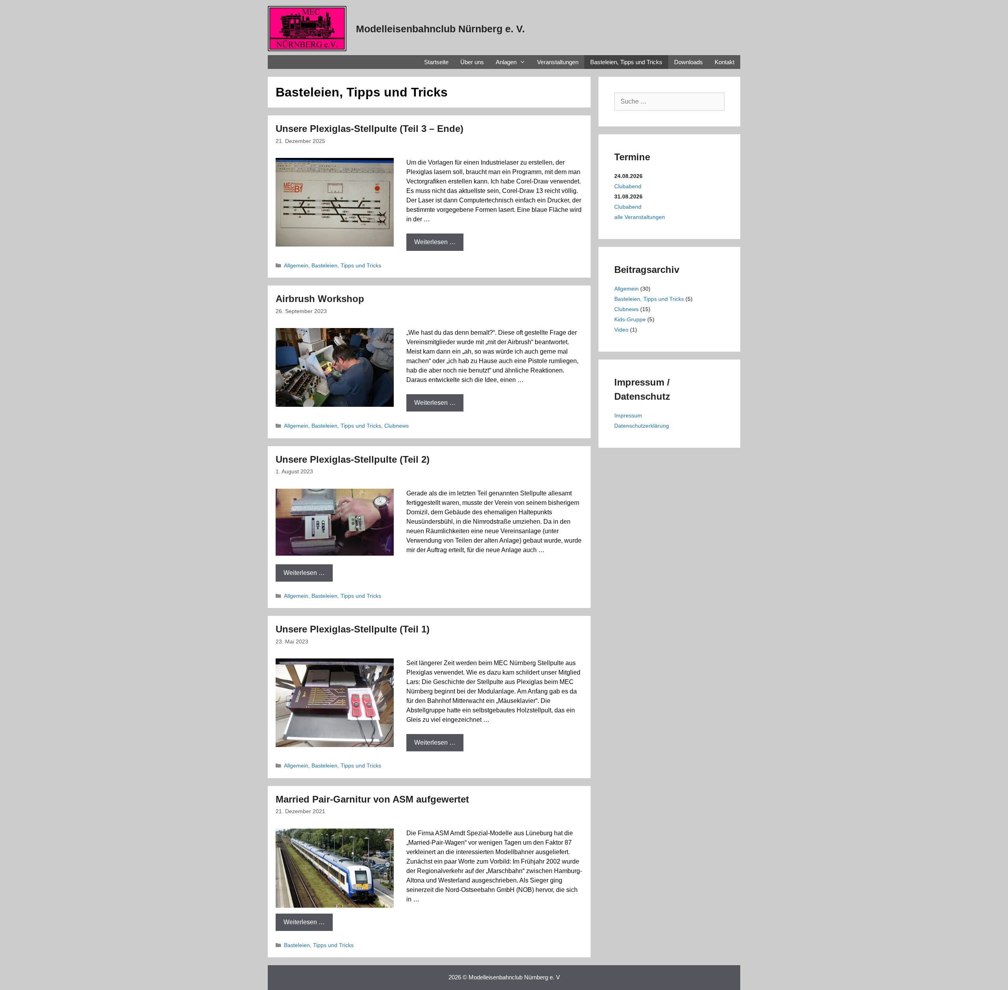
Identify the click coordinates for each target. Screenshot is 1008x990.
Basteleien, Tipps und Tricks (626, 62)
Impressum (628, 415)
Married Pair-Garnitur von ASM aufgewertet (372, 799)
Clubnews (396, 426)
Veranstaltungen (557, 62)
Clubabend (627, 186)
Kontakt (724, 62)
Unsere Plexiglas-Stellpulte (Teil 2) (353, 459)
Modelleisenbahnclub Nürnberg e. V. (440, 28)
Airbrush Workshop (320, 298)
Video (621, 329)
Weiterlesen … (435, 242)
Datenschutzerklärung (641, 426)
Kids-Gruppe (630, 319)
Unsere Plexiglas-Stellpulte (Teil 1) (353, 629)
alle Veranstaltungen (639, 217)
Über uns (472, 62)
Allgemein (296, 266)
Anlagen (506, 62)
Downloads (688, 62)
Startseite (436, 62)
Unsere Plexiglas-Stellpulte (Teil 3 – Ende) (369, 128)
